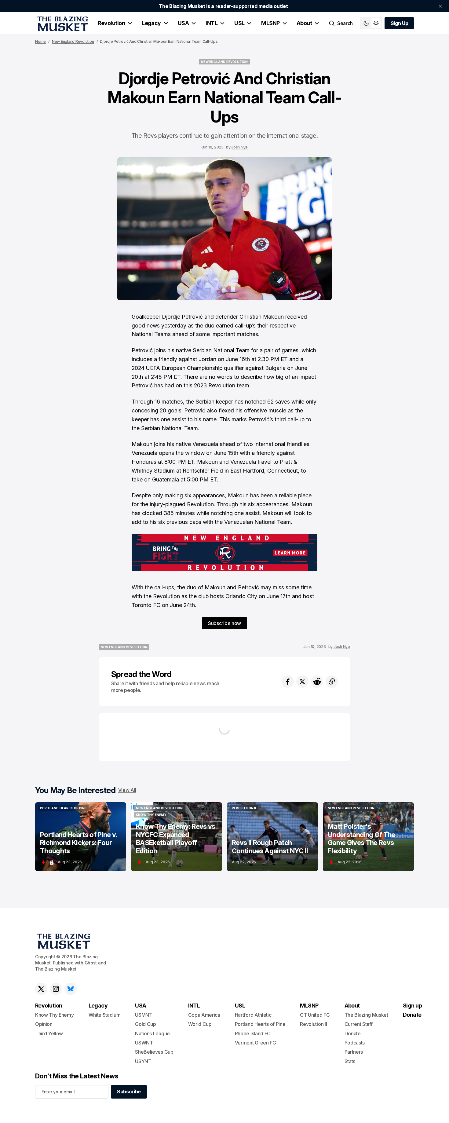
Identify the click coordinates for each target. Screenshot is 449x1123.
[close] (440, 6)
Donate (353, 1033)
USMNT (143, 1015)
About (304, 23)
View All (127, 790)
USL (239, 23)
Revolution (111, 23)
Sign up (412, 1005)
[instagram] (56, 989)
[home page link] (61, 23)
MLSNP (270, 23)
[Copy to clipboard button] (332, 681)
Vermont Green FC (255, 1043)
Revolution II (313, 1024)
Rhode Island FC (253, 1033)
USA (183, 23)
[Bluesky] (70, 989)
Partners (354, 1052)
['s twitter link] (41, 989)
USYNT (143, 1061)
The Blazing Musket (55, 968)
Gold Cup (145, 1024)
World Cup (200, 1024)
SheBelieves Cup (154, 1052)
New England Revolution (73, 41)
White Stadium (105, 1015)
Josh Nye (239, 147)
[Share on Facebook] (288, 681)
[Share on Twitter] (302, 681)
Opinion (44, 1024)
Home (40, 41)
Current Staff (359, 1024)
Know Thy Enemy (54, 1015)
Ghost (91, 962)
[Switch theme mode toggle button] (371, 23)
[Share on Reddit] (317, 681)
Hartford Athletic (253, 1015)
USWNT (144, 1043)
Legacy (151, 23)
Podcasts (355, 1043)
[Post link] (80, 836)
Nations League (152, 1033)
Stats (350, 1061)
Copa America (204, 1015)
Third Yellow (49, 1033)
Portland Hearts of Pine (260, 1024)
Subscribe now (224, 623)
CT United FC (315, 1015)
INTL (211, 23)
